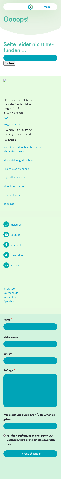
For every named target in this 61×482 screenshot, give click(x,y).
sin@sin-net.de (12, 124)
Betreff (7, 354)
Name (7, 320)
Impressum (10, 288)
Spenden (8, 301)
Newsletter (9, 297)
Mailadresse (11, 337)
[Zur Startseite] (30, 7)
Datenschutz (10, 293)
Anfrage (9, 370)
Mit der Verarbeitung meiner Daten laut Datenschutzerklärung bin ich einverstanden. (31, 440)
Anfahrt (7, 118)
